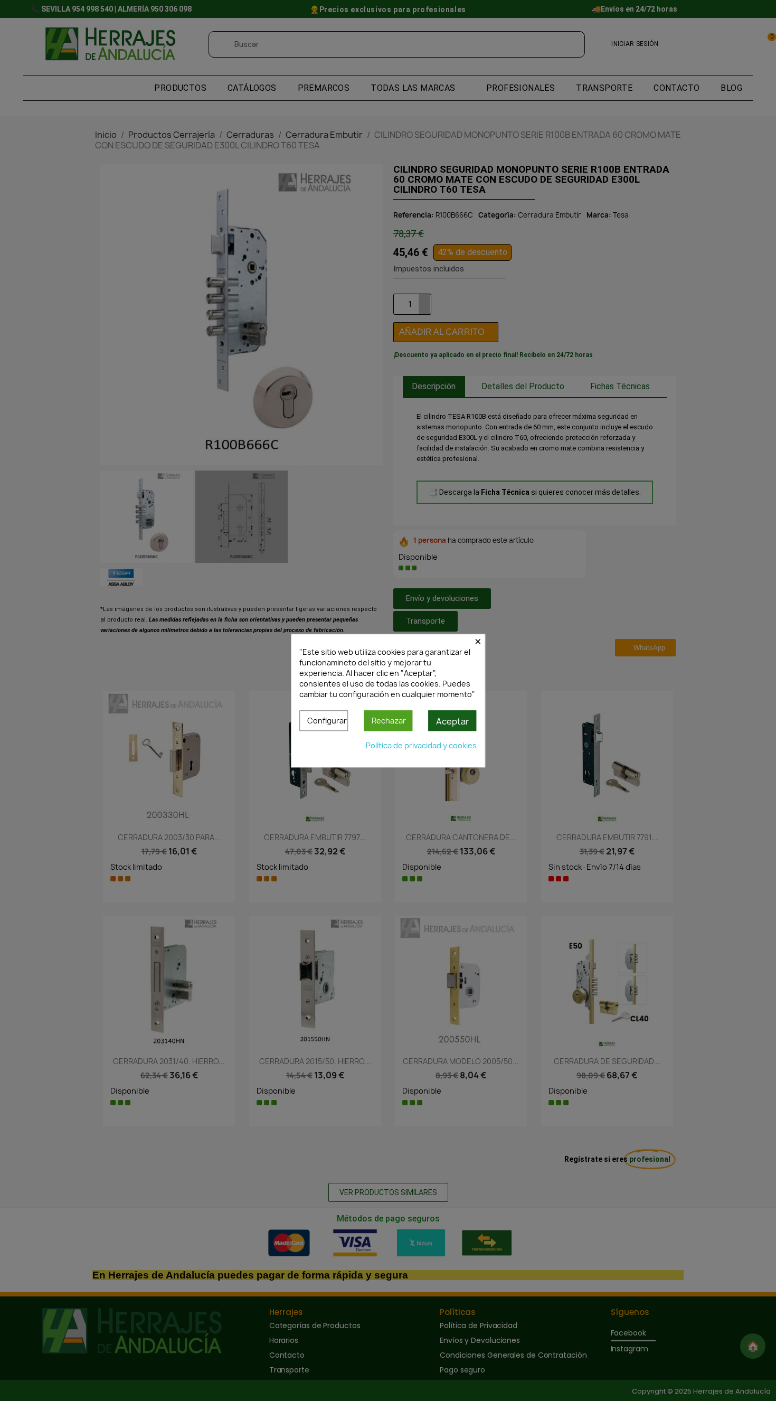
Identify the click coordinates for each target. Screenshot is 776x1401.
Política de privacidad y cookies (421, 745)
